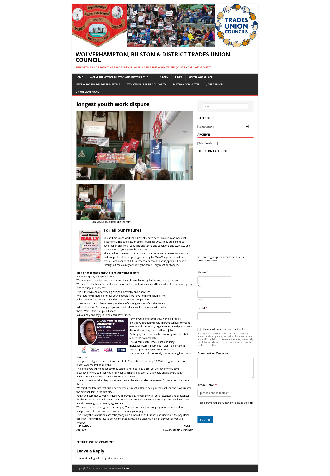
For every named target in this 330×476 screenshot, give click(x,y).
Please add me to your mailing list (224, 329)
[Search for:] (225, 106)
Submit (205, 420)
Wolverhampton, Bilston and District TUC (119, 77)
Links (178, 77)
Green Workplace (201, 77)
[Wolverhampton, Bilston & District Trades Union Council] (165, 45)
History (163, 77)
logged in (96, 458)
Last (199, 299)
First (199, 286)
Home (79, 77)
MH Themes (123, 468)
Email (202, 308)
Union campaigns (87, 91)
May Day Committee (186, 84)
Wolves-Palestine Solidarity (146, 84)
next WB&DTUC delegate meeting (98, 84)
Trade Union (207, 385)
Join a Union (215, 84)
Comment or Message (212, 353)
